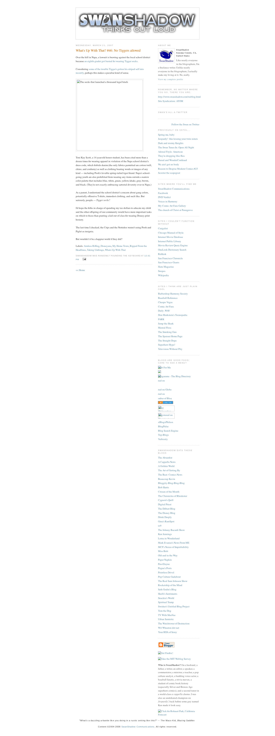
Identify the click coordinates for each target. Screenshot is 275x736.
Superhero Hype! (166, 344)
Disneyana (106, 246)
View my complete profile (170, 79)
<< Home (80, 270)
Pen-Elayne (164, 564)
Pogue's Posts (165, 568)
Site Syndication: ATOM (170, 101)
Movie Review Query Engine (173, 245)
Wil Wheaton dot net (168, 627)
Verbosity (163, 439)
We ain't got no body (168, 164)
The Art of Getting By (169, 470)
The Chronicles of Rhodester (172, 496)
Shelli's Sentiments (167, 593)
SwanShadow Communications (174, 188)
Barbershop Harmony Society (173, 293)
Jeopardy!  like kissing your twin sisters (178, 138)
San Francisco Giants (168, 262)
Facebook (163, 193)
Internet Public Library (169, 241)
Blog (161, 422)
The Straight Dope (167, 340)
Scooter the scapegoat (169, 172)
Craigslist (163, 228)
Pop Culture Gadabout (169, 576)
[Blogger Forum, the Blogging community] (165, 385)
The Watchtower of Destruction (174, 623)
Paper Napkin (165, 559)
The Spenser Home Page (170, 336)
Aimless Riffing (92, 246)
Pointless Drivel (166, 572)
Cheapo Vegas (165, 302)
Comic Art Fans (166, 306)
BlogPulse (163, 426)
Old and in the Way (168, 555)
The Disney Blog (166, 513)
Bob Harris (163, 487)
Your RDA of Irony (167, 632)
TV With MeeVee (166, 615)
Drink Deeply (165, 517)
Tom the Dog (164, 610)
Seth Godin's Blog (167, 589)
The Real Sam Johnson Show (172, 581)
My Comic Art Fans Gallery (172, 205)
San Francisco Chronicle (170, 258)
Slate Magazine (166, 266)
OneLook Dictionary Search (172, 249)
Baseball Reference (168, 298)
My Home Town (120, 246)
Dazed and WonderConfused (172, 160)
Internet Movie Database (170, 237)
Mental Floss (164, 327)
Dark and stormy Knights (170, 143)
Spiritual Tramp (166, 602)
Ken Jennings (165, 534)
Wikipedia (163, 275)
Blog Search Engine (168, 430)
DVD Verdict (164, 197)
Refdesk (162, 254)
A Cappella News (166, 462)
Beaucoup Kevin (166, 479)
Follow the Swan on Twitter (185, 124)
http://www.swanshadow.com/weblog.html (179, 96)
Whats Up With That (115, 250)
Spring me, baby (166, 134)
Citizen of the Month (168, 491)
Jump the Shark (166, 323)
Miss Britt (163, 551)
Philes (169, 422)
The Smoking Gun (167, 332)
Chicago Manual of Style (171, 232)
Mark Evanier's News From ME (173, 542)
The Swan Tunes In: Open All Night (176, 147)
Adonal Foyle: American (170, 151)
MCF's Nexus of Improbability (173, 547)
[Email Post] (84, 259)
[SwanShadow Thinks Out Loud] (137, 37)
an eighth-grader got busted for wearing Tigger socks (111, 61)
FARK (161, 319)
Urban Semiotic (166, 619)
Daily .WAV (164, 310)
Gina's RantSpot (166, 521)
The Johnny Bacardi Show (171, 530)
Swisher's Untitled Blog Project (174, 606)
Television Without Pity (170, 349)
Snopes (161, 271)
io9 (159, 525)
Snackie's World (166, 598)
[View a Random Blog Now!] (164, 367)
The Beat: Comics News (170, 474)
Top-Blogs (163, 434)
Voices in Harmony (167, 201)
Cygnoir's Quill (165, 500)
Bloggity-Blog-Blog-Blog (171, 483)
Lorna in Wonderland (169, 538)
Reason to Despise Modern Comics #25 (178, 168)
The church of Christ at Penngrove (175, 210)
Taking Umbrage (95, 250)
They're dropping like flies (171, 155)
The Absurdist (165, 457)
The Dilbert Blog (166, 508)
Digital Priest (164, 504)
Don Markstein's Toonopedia (172, 315)
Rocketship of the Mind (170, 585)
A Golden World (166, 466)
